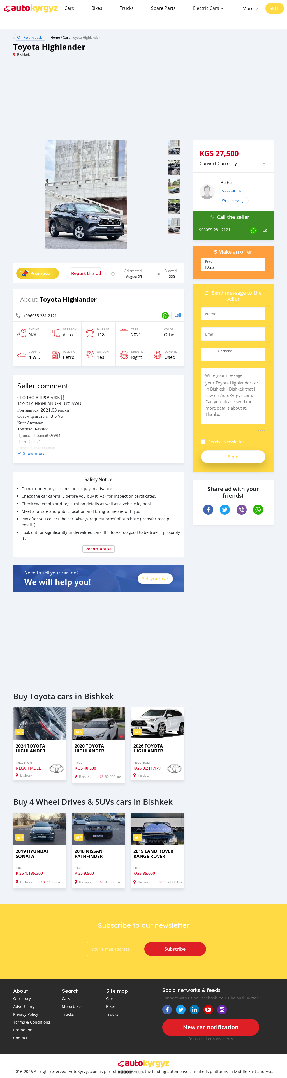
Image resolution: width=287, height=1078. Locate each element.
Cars (69, 8)
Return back (32, 37)
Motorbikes (72, 1006)
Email (210, 334)
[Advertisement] (78, 100)
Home (55, 37)
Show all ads (231, 191)
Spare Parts (163, 8)
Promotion (23, 1030)
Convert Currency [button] (218, 163)
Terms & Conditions (31, 1022)
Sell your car (155, 579)
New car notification (211, 1027)
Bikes (96, 8)
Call (177, 315)
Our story (22, 998)
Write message (234, 200)
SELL (275, 8)
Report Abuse (98, 548)
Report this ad (86, 273)
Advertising (23, 1006)
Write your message (223, 375)
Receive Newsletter (226, 441)
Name (210, 314)
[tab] (233, 163)
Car (65, 37)
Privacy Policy (25, 1014)
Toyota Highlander (85, 37)
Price (208, 262)
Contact (20, 1037)
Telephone (224, 351)
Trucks (127, 8)
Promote (40, 273)
